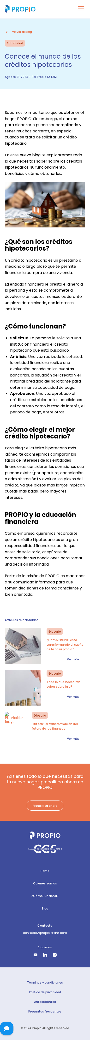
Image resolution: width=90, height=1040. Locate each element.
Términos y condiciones (45, 982)
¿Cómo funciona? (45, 896)
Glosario (54, 631)
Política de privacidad (45, 992)
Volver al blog (22, 32)
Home (45, 871)
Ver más (73, 659)
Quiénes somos (45, 883)
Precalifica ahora (45, 806)
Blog (45, 908)
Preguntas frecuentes (44, 1011)
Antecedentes (45, 1002)
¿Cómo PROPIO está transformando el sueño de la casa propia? (65, 644)
